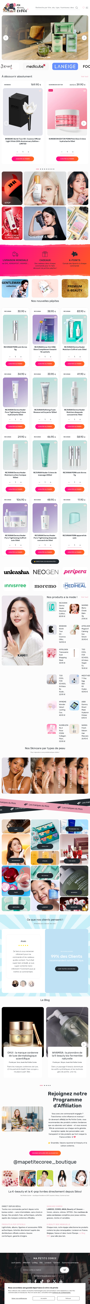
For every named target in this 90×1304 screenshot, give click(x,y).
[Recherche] (76, 7)
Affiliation (26, 1263)
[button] (41, 57)
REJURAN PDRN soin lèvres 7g (74, 474)
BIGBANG (7, 85)
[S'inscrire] (64, 1270)
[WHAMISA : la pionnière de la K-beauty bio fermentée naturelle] (67, 1032)
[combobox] (58, 7)
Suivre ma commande (70, 1263)
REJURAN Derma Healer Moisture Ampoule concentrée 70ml (74, 412)
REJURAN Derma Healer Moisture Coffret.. (63, 608)
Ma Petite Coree (45, 1258)
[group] (45, 37)
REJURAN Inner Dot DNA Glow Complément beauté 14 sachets (45, 349)
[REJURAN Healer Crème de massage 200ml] (45, 455)
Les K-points (16, 1263)
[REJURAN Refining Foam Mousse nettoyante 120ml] (45, 392)
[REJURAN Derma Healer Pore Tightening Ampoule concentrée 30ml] (45, 518)
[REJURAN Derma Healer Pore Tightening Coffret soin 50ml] (15, 518)
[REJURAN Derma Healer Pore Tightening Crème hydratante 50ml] (15, 392)
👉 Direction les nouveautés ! (45, 561)
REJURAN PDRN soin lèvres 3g (15, 348)
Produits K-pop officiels (13, 1224)
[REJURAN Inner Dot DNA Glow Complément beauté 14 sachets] (45, 329)
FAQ (41, 1263)
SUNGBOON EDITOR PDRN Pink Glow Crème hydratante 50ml (67, 140)
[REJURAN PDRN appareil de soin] (74, 518)
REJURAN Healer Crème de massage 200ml (45, 474)
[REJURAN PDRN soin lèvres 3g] (15, 329)
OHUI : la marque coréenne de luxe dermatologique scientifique (23, 1055)
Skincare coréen (54, 1206)
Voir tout (84, 76)
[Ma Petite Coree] (16, 8)
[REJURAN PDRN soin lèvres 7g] (74, 455)
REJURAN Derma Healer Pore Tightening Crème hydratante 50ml (15, 412)
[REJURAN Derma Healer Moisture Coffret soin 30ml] (74, 329)
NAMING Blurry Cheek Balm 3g (85, 610)
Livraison (48, 1263)
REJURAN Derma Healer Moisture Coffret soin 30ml (74, 348)
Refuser (68, 1298)
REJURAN (7, 311)
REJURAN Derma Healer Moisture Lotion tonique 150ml (15, 475)
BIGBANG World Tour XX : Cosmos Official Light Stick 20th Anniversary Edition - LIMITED (22, 141)
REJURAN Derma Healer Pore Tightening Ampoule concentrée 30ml (45, 537)
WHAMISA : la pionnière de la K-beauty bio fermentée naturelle (67, 1055)
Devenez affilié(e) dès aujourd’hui (45, 1153)
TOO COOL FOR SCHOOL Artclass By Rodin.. (62, 684)
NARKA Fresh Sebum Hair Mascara (85, 730)
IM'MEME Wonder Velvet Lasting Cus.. (62, 707)
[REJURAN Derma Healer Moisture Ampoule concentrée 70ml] (74, 392)
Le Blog (35, 1263)
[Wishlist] (83, 8)
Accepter (44, 1298)
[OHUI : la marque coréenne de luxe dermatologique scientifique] (23, 1032)
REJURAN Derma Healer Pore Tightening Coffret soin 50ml (15, 537)
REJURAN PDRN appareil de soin (74, 536)
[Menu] (87, 8)
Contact (56, 1263)
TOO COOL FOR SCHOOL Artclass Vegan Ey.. (85, 657)
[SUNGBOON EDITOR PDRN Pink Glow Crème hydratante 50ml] (67, 112)
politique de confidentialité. (61, 1292)
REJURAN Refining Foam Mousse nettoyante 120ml (45, 411)
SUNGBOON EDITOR (56, 85)
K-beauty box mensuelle (58, 1224)
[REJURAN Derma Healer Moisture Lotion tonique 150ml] (15, 455)
